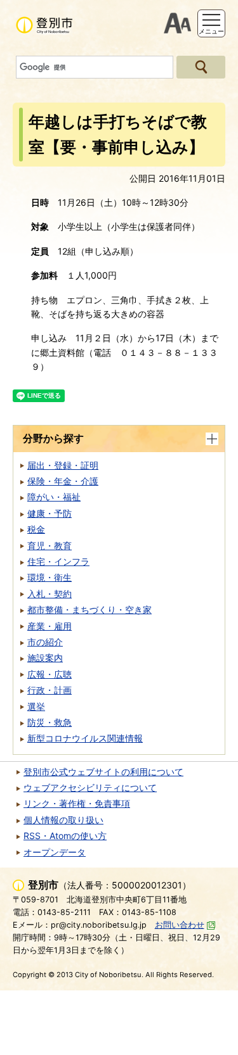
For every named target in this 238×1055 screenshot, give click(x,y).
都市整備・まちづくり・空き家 (89, 609)
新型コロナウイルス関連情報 (85, 738)
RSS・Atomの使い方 (65, 835)
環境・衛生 (49, 577)
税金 (36, 529)
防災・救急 (49, 722)
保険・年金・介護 (62, 481)
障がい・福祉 (54, 496)
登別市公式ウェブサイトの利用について (103, 771)
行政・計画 (49, 690)
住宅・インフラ (58, 561)
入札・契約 (49, 593)
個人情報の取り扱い (63, 819)
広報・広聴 (49, 674)
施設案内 (45, 657)
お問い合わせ (179, 925)
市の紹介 (45, 641)
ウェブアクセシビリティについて (90, 787)
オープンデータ (54, 852)
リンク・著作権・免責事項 (76, 803)
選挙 (36, 706)
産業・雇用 (49, 626)
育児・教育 (49, 545)
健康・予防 (49, 513)
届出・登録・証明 (62, 465)
